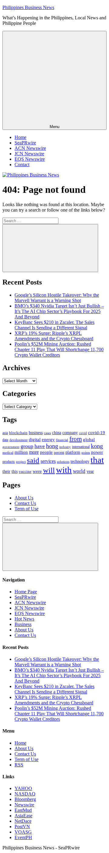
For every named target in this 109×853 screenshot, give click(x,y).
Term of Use (26, 508)
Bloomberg (25, 799)
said (33, 460)
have (40, 446)
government (10, 447)
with (64, 470)
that (97, 460)
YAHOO (23, 788)
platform (72, 452)
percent (59, 453)
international (81, 447)
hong (52, 446)
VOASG (23, 832)
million (21, 452)
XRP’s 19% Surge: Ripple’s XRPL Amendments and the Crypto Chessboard (54, 336)
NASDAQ (25, 793)
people (46, 452)
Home (20, 137)
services (48, 461)
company (70, 432)
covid (83, 433)
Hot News (24, 618)
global (89, 439)
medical (7, 452)
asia (5, 433)
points (85, 452)
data (5, 440)
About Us (24, 497)
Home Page (26, 591)
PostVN (22, 826)
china (56, 432)
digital (35, 439)
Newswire (24, 804)
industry (65, 447)
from (75, 439)
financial (62, 440)
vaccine (25, 471)
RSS (19, 764)
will (49, 470)
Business (23, 624)
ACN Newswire (30, 148)
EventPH (23, 837)
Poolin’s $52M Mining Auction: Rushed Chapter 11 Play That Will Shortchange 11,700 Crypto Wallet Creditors (59, 349)
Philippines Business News (28, 7)
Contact (22, 164)
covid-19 (96, 432)
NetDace (23, 821)
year (90, 471)
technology (80, 461)
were (37, 471)
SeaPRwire (25, 142)
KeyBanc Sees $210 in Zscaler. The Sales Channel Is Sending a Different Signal (54, 325)
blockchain (18, 432)
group (27, 446)
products (8, 462)
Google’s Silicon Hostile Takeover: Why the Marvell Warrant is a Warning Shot (57, 297)
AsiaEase (23, 815)
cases (47, 433)
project (21, 461)
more (34, 452)
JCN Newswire (29, 153)
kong (97, 446)
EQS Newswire (30, 159)
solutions (63, 461)
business (36, 432)
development (18, 440)
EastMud (23, 810)
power (97, 452)
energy (48, 439)
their (6, 471)
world (79, 471)
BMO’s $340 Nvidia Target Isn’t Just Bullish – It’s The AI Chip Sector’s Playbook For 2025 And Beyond (59, 311)
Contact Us (25, 503)
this (15, 471)
